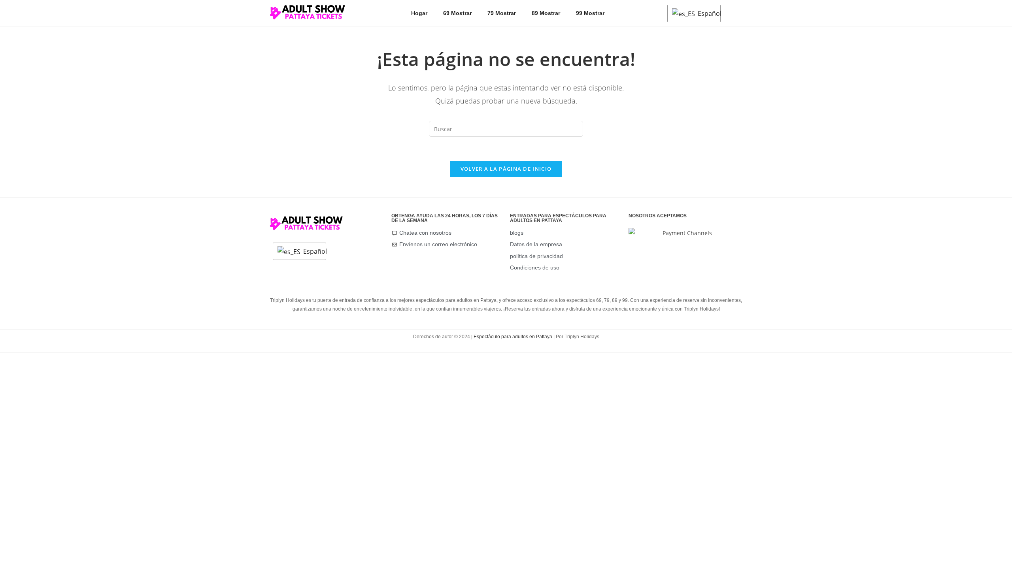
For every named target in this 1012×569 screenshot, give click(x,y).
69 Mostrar (457, 13)
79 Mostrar (501, 13)
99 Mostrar (590, 13)
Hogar (419, 13)
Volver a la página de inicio (506, 168)
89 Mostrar (546, 13)
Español (707, 13)
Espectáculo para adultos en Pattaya (513, 336)
